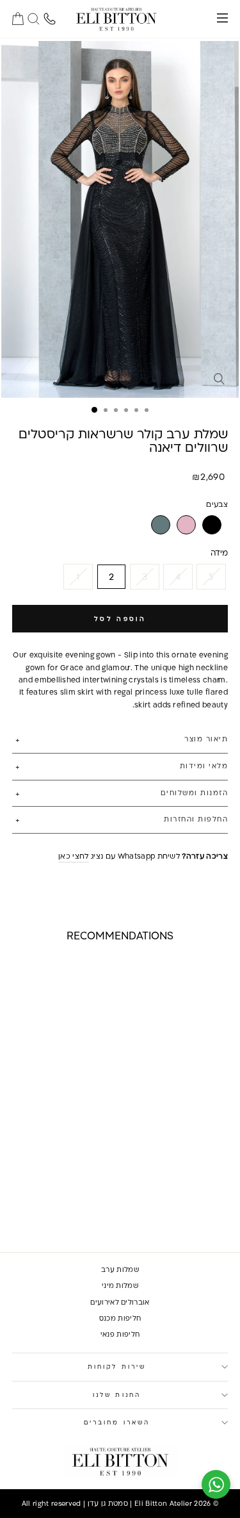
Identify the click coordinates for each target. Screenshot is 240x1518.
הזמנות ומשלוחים (194, 792)
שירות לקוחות (117, 1366)
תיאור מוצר (206, 738)
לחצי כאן (73, 856)
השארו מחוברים (117, 1422)
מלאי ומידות (204, 765)
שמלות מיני (120, 1285)
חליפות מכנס (120, 1318)
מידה (219, 552)
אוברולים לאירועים (119, 1302)
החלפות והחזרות (196, 818)
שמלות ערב (120, 1269)
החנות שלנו (117, 1394)
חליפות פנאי (120, 1334)
